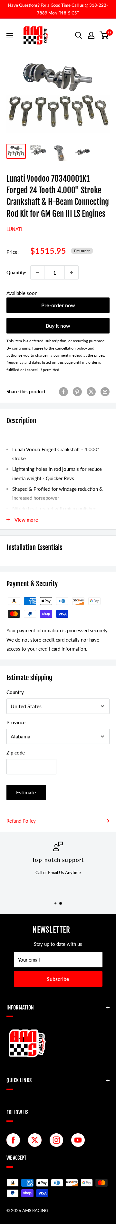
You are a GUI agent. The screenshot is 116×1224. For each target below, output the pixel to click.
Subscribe (58, 979)
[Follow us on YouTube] (79, 1140)
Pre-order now (58, 305)
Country (15, 692)
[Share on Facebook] (63, 391)
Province (15, 722)
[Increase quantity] (71, 272)
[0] (104, 35)
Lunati (14, 229)
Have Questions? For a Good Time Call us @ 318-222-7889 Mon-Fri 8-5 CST (58, 9)
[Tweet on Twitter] (91, 391)
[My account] (91, 35)
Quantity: (16, 272)
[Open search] (78, 35)
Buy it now (58, 326)
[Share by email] (105, 391)
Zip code (15, 752)
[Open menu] (9, 35)
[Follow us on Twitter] (36, 1140)
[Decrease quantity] (37, 272)
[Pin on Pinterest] (77, 391)
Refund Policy (21, 821)
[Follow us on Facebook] (14, 1140)
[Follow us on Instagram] (58, 1140)
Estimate (26, 792)
